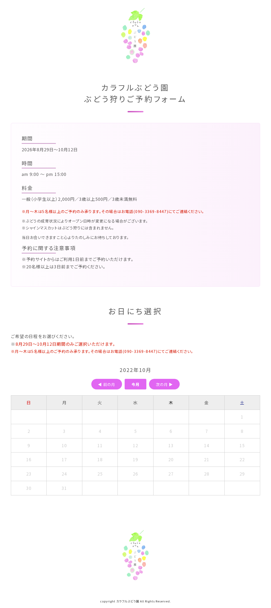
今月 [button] (136, 384)
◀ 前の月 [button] (106, 384)
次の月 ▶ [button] (164, 384)
